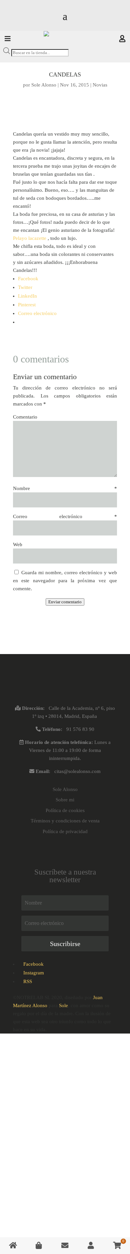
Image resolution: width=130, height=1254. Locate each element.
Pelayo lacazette (29, 238)
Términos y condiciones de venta (65, 820)
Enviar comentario (65, 601)
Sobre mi (65, 799)
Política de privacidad (65, 831)
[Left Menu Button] (8, 39)
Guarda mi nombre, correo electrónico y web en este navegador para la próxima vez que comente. (65, 580)
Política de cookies (65, 810)
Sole (63, 1005)
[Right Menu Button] (122, 39)
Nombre (65, 488)
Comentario (25, 417)
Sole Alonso (43, 85)
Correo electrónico (65, 516)
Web (17, 544)
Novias (100, 85)
